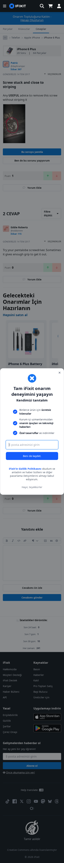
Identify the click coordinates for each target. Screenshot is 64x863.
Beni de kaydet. (32, 456)
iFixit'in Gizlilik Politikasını (25, 468)
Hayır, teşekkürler (32, 487)
